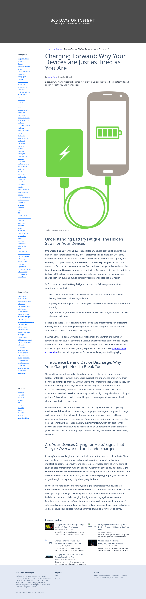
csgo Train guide (23, 329)
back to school (22, 95)
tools (19, 210)
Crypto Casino (22, 267)
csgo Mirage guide (23, 363)
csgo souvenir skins (24, 306)
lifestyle (20, 195)
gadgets (20, 149)
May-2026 (21, 392)
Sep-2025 (21, 397)
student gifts (21, 141)
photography (22, 177)
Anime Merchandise (24, 66)
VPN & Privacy (22, 277)
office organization (23, 131)
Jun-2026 (20, 403)
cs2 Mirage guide (23, 353)
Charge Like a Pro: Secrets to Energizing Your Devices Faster (110, 542)
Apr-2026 (21, 413)
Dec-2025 (21, 408)
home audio (21, 136)
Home (50, 49)
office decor (21, 115)
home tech (21, 264)
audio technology (23, 138)
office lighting (22, 246)
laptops (20, 228)
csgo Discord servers (24, 342)
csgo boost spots (23, 319)
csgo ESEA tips (22, 324)
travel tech (21, 241)
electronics (21, 223)
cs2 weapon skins (23, 311)
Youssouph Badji (23, 299)
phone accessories (23, 110)
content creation (23, 215)
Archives (58, 578)
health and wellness (24, 92)
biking (20, 133)
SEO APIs (21, 61)
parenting (21, 205)
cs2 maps (21, 335)
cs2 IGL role (21, 365)
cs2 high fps (21, 347)
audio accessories (23, 200)
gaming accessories (24, 197)
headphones (21, 231)
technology (58, 49)
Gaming (20, 64)
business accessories (24, 218)
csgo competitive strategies (26, 322)
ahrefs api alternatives (24, 301)
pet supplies (21, 179)
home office (21, 100)
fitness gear (21, 202)
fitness (20, 97)
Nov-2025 (21, 395)
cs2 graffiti (21, 345)
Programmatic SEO (23, 59)
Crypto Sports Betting (24, 269)
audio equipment (23, 192)
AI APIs (20, 172)
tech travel (21, 208)
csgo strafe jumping (24, 332)
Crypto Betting (22, 274)
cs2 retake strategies (24, 317)
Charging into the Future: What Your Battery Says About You (69, 555)
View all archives (23, 418)
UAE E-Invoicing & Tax (24, 72)
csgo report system (23, 358)
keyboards (21, 226)
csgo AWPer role (23, 355)
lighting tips (21, 84)
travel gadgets (22, 156)
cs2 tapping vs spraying (25, 340)
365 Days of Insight (73, 20)
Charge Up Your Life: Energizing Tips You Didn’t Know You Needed (69, 525)
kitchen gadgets (22, 261)
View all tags (22, 373)
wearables (21, 146)
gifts (19, 107)
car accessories (22, 87)
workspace (21, 128)
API (19, 213)
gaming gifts (21, 161)
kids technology (22, 166)
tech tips (20, 187)
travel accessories (23, 190)
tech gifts (21, 159)
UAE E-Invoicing (22, 272)
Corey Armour (22, 296)
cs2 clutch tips (22, 371)
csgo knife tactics (23, 350)
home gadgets (22, 251)
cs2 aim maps (22, 309)
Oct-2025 (21, 405)
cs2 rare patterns (23, 360)
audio (19, 249)
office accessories (23, 256)
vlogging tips (22, 154)
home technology (23, 233)
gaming (20, 102)
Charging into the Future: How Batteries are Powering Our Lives (68, 542)
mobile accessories (23, 118)
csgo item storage (23, 368)
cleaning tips (22, 184)
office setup (21, 259)
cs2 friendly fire (22, 337)
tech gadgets (22, 77)
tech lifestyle (22, 243)
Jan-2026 (20, 400)
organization (22, 236)
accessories (21, 174)
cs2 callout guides (23, 314)
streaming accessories (25, 125)
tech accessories (23, 82)
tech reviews (22, 113)
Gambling (21, 79)
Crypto (20, 69)
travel (19, 105)
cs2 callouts (21, 304)
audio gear (21, 169)
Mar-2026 (21, 410)
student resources (23, 164)
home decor (21, 182)
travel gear (21, 89)
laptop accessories (23, 120)
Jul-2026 (20, 415)
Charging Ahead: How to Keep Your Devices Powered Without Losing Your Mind (113, 527)
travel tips (21, 220)
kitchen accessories (24, 254)
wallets (20, 238)
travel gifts (21, 151)
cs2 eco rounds (22, 327)
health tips (21, 123)
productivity (21, 143)
